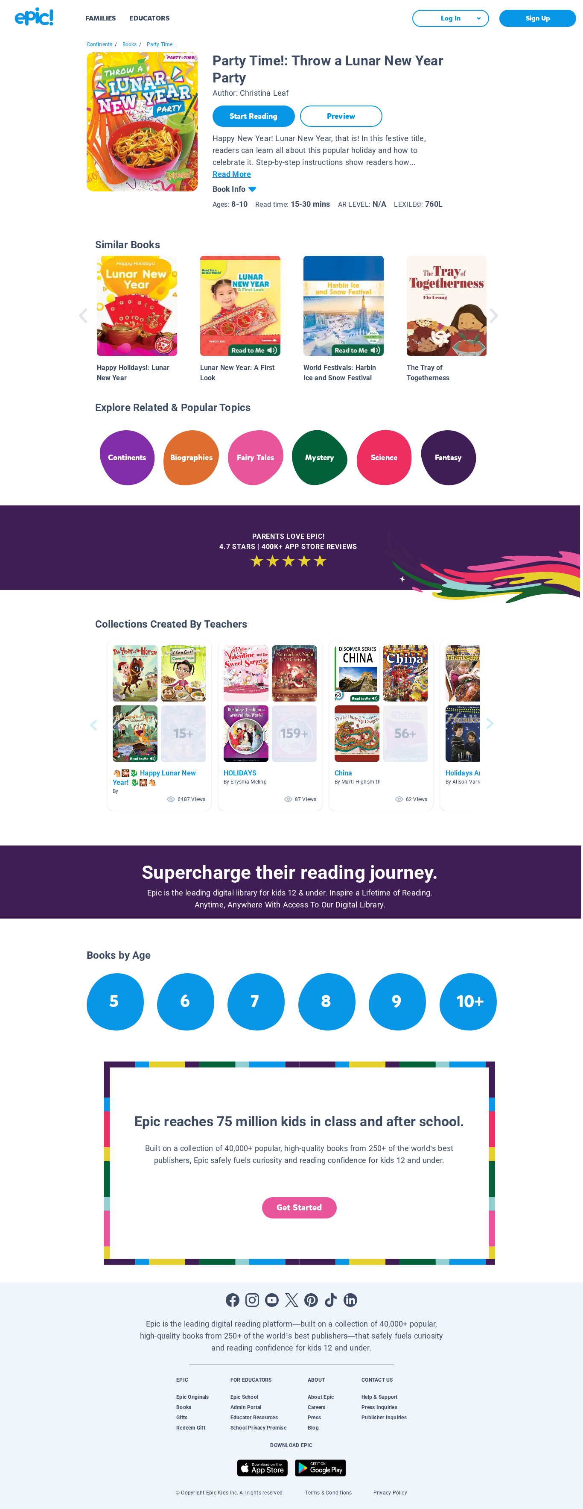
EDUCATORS (149, 18)
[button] (159, 725)
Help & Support (379, 1397)
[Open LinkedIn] (350, 1300)
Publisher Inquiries (384, 1418)
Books (129, 44)
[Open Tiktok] (331, 1300)
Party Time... (162, 44)
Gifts (181, 1418)
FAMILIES (100, 18)
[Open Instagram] (252, 1300)
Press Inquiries (379, 1407)
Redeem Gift (190, 1428)
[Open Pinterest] (311, 1300)
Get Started (299, 1207)
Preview (341, 116)
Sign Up (538, 18)
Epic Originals (192, 1397)
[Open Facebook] (232, 1300)
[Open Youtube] (272, 1300)
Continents (100, 44)
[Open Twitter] (291, 1300)
